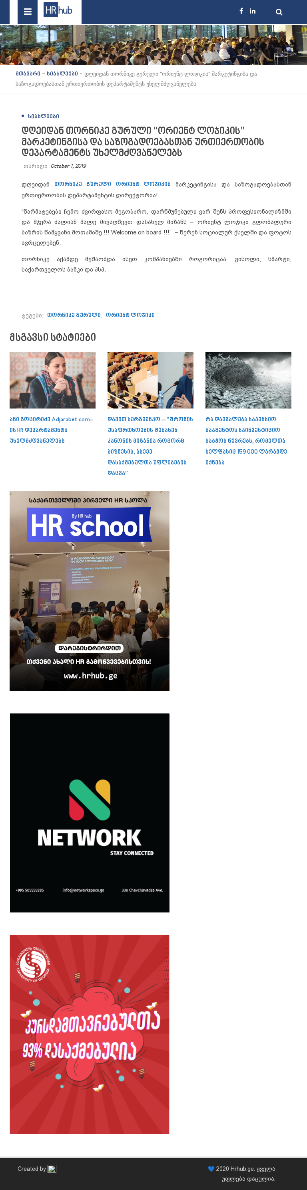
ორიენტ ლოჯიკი (130, 315)
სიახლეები (43, 116)
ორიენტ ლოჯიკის (143, 184)
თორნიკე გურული (82, 184)
